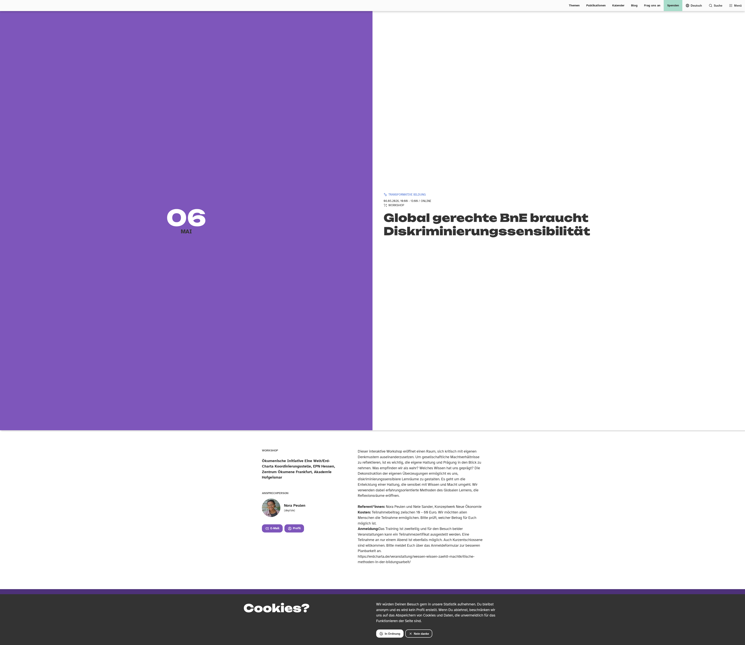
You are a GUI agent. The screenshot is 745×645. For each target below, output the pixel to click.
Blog (634, 5)
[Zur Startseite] (6, 5)
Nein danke (421, 633)
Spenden (673, 5)
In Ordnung (392, 633)
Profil (297, 528)
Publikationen (596, 5)
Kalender (618, 5)
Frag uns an (652, 5)
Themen (574, 5)
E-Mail (274, 528)
